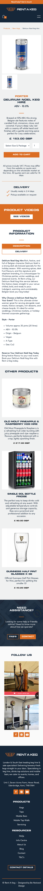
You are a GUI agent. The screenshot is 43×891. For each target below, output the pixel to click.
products (21, 802)
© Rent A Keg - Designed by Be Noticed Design (21, 884)
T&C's (21, 857)
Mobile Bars (21, 816)
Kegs (21, 808)
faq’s (13, 637)
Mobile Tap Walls (22, 820)
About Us (21, 845)
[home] (21, 9)
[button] (4, 16)
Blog (21, 849)
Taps (21, 812)
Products (7, 28)
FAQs (21, 836)
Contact (21, 853)
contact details (21, 867)
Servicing (21, 825)
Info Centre (21, 840)
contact (28, 637)
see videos (21, 217)
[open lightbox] (21, 54)
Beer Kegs (16, 28)
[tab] (21, 246)
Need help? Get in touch (21, 2)
